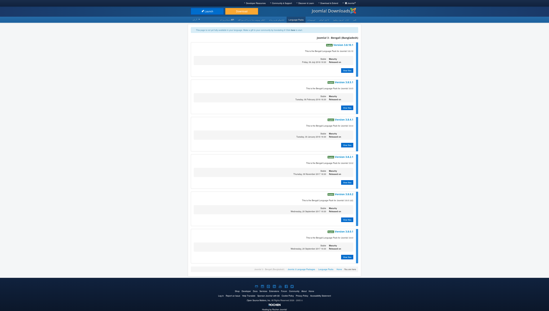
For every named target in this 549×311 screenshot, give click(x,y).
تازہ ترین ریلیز (341, 19)
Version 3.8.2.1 (343, 157)
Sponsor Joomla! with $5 (268, 295)
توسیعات (312, 19)
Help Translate (248, 295)
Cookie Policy (288, 295)
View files (347, 70)
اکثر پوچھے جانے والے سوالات (251, 19)
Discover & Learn (306, 3)
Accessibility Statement (320, 295)
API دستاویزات (227, 19)
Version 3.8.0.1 (343, 231)
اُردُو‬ (195, 19)
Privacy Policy (302, 295)
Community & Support (281, 3)
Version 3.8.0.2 (343, 194)
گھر (354, 19)
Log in (221, 295)
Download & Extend (329, 3)
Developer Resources (255, 3)
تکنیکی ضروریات (277, 19)
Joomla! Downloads (331, 11)
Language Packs (296, 19)
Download (241, 11)
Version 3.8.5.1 (343, 82)
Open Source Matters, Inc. (259, 300)
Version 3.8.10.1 (343, 45)
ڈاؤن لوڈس (324, 19)
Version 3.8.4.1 (343, 119)
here (293, 30)
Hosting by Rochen (274, 309)
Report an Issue (233, 295)
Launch (208, 11)
